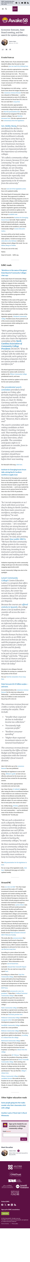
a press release (19, 905)
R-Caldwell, (16, 789)
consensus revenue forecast (12, 93)
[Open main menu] (2, 8)
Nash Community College (9, 1008)
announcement (17, 938)
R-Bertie (15, 806)
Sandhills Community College (10, 1025)
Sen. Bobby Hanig (8, 126)
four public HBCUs (18, 539)
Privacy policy (15, 1223)
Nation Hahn (12, 41)
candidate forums (6, 1078)
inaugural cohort (6, 1020)
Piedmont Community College (10, 1017)
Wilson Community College (18, 374)
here (6, 971)
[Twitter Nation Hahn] (18, 1151)
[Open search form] (6, 8)
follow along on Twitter (8, 245)
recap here (16, 102)
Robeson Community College (10, 1031)
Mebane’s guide (10, 774)
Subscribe (5, 1213)
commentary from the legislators (14, 120)
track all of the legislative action (16, 189)
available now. (13, 214)
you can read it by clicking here (18, 66)
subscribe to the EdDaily (8, 241)
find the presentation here (12, 111)
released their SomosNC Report (16, 967)
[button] (6, 49)
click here (19, 464)
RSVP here (4, 988)
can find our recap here (8, 949)
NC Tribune (15, 1055)
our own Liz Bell (10, 887)
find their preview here (15, 1014)
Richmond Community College (10, 1040)
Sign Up (24, 1139)
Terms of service (5, 1223)
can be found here (12, 963)
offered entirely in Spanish (14, 605)
